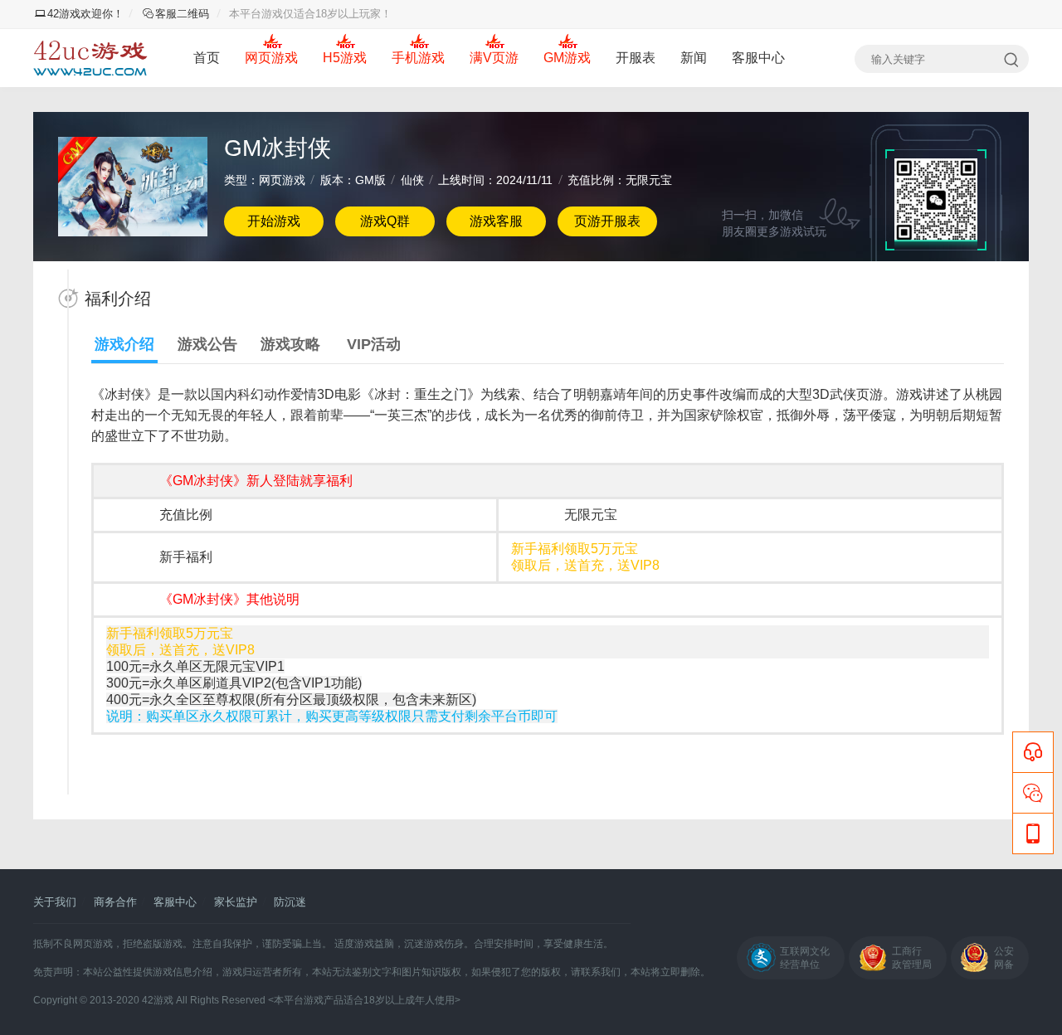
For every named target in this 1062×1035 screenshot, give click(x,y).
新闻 (693, 58)
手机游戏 (418, 58)
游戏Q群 (385, 221)
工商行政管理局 (912, 957)
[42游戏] (90, 58)
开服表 (635, 58)
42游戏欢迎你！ (85, 13)
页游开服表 (607, 221)
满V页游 (494, 58)
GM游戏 (567, 58)
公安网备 (1004, 957)
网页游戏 (271, 58)
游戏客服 (496, 221)
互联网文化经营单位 (805, 957)
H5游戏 (345, 58)
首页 (206, 58)
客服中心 (758, 58)
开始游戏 (273, 221)
